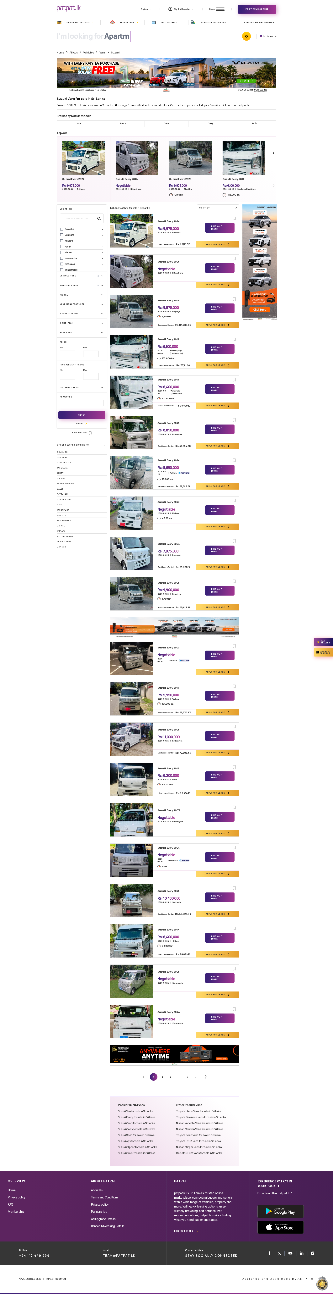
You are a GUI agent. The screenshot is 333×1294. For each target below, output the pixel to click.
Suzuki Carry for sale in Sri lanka (136, 1129)
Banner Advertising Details (107, 1226)
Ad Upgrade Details (103, 1219)
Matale (61, 526)
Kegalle (61, 504)
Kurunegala (64, 462)
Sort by (204, 208)
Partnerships (99, 1211)
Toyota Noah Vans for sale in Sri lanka (198, 1135)
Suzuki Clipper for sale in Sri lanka (137, 1147)
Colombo (62, 452)
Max (85, 347)
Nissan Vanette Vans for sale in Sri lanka (199, 1123)
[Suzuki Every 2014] (131, 352)
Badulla (61, 515)
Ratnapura (63, 510)
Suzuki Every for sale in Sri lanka (136, 1117)
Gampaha (62, 457)
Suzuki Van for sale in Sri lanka (135, 1111)
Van (79, 123)
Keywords (66, 397)
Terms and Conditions (104, 1197)
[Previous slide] (273, 153)
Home (60, 52)
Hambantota (64, 520)
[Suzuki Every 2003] (131, 819)
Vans (102, 52)
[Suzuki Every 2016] (131, 392)
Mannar (61, 547)
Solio (254, 123)
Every (122, 123)
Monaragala (64, 499)
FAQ (10, 1204)
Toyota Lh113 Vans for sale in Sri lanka (198, 1141)
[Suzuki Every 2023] (131, 513)
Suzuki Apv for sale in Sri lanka (135, 1141)
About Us (97, 1190)
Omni (166, 123)
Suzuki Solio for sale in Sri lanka (136, 1135)
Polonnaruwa (65, 536)
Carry (210, 123)
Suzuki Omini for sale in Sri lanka (136, 1153)
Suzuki (115, 52)
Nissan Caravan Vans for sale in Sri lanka (199, 1129)
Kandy (60, 473)
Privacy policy (16, 1197)
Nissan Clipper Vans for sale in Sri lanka (199, 1147)
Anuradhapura (65, 483)
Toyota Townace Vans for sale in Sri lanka (201, 1117)
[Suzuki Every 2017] (131, 779)
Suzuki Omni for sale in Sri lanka (136, 1123)
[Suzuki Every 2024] (131, 230)
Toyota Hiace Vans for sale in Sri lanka (198, 1111)
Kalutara (62, 468)
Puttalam (62, 494)
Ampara (61, 531)
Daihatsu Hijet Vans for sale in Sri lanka (199, 1153)
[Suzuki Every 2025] (131, 311)
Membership (16, 1211)
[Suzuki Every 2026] (131, 271)
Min (61, 347)
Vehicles (88, 52)
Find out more (183, 1231)
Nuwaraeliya (64, 541)
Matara (61, 478)
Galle (60, 489)
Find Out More (216, 227)
